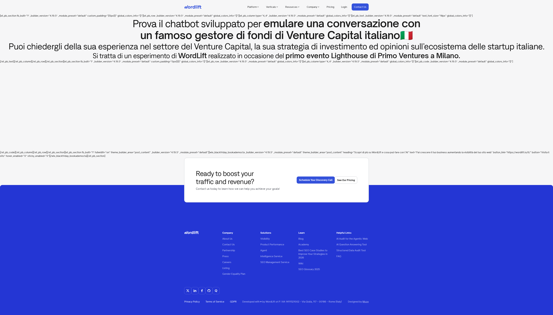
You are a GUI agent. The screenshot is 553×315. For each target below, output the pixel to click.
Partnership (228, 250)
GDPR (233, 301)
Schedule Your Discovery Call (316, 180)
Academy (303, 244)
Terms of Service (215, 301)
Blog (300, 238)
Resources (291, 6)
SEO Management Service (274, 262)
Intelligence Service (271, 256)
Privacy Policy (192, 301)
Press (225, 256)
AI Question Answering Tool (351, 244)
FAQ (338, 256)
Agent (263, 250)
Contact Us (360, 6)
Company (312, 6)
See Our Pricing (346, 180)
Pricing (330, 6)
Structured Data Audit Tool (351, 250)
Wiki (300, 263)
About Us (227, 238)
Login (344, 6)
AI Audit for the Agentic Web (352, 238)
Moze (365, 301)
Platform (252, 6)
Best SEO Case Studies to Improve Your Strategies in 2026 (312, 254)
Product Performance (272, 244)
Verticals (271, 6)
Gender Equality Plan (233, 273)
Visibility (265, 238)
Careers (226, 262)
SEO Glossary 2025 (309, 269)
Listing (226, 268)
